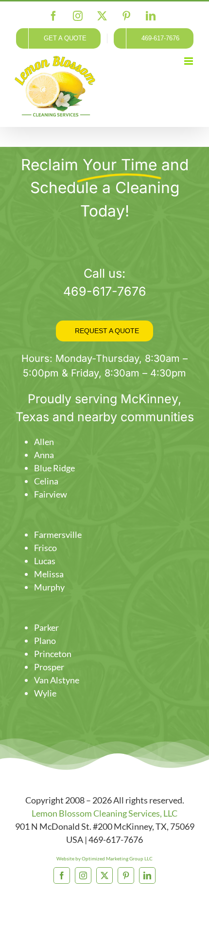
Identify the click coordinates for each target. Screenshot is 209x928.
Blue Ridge (54, 468)
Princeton (52, 653)
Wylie (45, 693)
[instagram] (83, 875)
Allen (44, 441)
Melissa (49, 574)
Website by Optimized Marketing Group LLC (104, 858)
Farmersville (58, 534)
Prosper (49, 666)
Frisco (45, 547)
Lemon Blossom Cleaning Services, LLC (104, 813)
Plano (45, 640)
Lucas (44, 560)
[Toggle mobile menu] (189, 61)
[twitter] (104, 875)
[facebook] (61, 875)
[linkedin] (147, 875)
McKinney (149, 399)
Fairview (50, 494)
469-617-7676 (104, 291)
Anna (44, 454)
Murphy (49, 587)
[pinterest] (126, 875)
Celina (46, 481)
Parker (46, 627)
